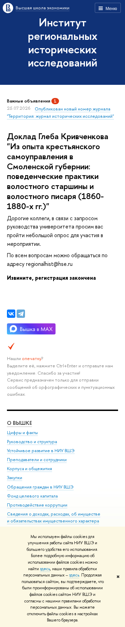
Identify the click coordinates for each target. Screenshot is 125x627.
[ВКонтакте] (11, 314)
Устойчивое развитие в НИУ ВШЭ (41, 451)
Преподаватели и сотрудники (37, 460)
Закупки (14, 478)
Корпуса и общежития (29, 469)
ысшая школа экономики (42, 8)
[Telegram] (21, 314)
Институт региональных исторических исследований (63, 42)
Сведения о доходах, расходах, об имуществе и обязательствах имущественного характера (53, 517)
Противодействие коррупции (37, 505)
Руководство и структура (32, 442)
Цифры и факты (22, 433)
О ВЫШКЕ (19, 423)
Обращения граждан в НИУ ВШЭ (40, 487)
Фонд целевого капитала (32, 496)
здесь (45, 569)
